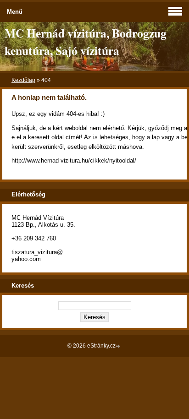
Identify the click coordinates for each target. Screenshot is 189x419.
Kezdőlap (23, 80)
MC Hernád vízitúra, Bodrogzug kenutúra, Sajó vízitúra (86, 41)
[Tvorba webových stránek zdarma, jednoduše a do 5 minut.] (119, 346)
